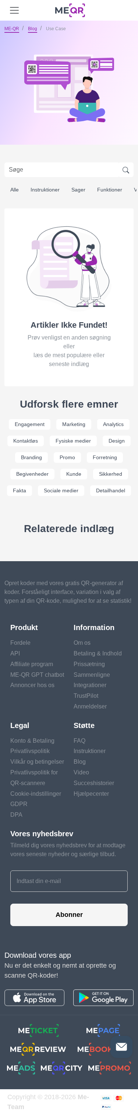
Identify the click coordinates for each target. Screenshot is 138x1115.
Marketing (73, 424)
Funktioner (109, 190)
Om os (82, 643)
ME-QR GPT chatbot (37, 675)
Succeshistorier (94, 783)
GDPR (19, 804)
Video (81, 772)
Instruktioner (45, 190)
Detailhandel (110, 490)
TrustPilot (86, 696)
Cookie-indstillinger (35, 794)
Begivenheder (32, 474)
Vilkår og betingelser (37, 762)
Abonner (69, 914)
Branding (31, 457)
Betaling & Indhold (98, 653)
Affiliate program (31, 664)
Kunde (73, 474)
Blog (32, 28)
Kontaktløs (25, 441)
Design (117, 441)
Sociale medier (61, 490)
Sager (78, 190)
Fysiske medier (73, 441)
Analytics (113, 424)
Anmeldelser (90, 706)
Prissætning (89, 664)
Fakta (19, 490)
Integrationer (90, 685)
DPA (16, 815)
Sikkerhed (110, 474)
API (15, 653)
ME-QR (11, 28)
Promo (67, 457)
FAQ (79, 741)
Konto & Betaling (32, 741)
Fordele (20, 643)
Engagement (30, 424)
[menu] (14, 10)
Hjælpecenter (91, 794)
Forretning (105, 457)
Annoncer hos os (32, 685)
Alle (14, 190)
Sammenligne (92, 675)
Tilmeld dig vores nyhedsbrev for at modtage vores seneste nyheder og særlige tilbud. (67, 849)
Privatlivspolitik (30, 751)
